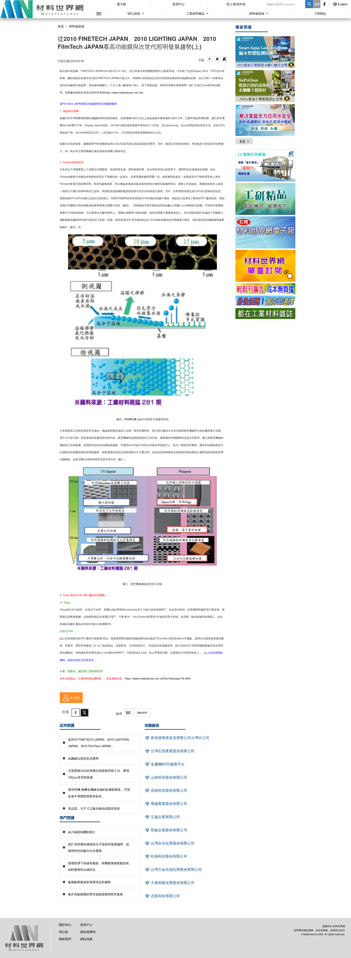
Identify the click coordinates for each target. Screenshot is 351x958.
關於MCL (65, 924)
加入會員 (75, 697)
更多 (242, 141)
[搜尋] (309, 4)
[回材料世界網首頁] (46, 9)
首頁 (61, 26)
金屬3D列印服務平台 (167, 764)
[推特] (84, 712)
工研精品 (320, 13)
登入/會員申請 (235, 4)
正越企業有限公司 (165, 816)
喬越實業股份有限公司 (168, 803)
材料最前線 (76, 26)
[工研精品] (265, 199)
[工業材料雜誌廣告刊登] (265, 301)
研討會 (63, 932)
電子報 (121, 4)
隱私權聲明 (87, 932)
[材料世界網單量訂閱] (265, 266)
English (343, 4)
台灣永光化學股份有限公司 (172, 843)
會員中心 (178, 4)
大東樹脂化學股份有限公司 (172, 882)
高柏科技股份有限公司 (168, 790)
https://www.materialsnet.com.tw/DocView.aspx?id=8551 (158, 678)
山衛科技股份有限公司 (168, 777)
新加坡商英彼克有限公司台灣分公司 (179, 737)
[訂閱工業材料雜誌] (265, 313)
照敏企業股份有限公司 (168, 830)
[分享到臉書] (75, 712)
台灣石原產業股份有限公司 (172, 750)
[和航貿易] (265, 166)
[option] (265, 166)
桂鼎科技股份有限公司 (168, 856)
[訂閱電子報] (265, 232)
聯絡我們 (142, 712)
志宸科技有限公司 (165, 895)
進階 (317, 4)
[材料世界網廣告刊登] (265, 288)
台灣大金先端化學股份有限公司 (176, 869)
